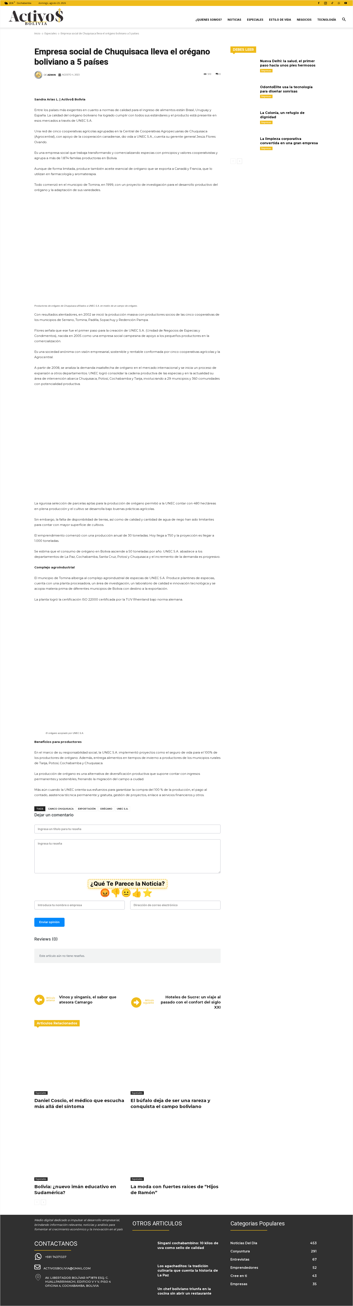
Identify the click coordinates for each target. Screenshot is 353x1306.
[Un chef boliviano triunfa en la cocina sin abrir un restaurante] (143, 1294)
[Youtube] (346, 3)
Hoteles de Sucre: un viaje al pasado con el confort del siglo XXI (191, 1002)
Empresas (266, 70)
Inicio (37, 33)
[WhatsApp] (339, 3)
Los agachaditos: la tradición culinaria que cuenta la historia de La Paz (188, 1270)
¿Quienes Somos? (208, 19)
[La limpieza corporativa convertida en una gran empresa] (243, 145)
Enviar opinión (49, 922)
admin (51, 74)
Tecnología (326, 19)
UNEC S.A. (122, 808)
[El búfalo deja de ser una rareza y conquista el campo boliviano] (176, 1063)
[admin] (39, 75)
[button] (344, 20)
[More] (196, 87)
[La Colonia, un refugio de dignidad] (243, 119)
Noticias (234, 19)
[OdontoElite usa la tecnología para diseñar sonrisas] (243, 93)
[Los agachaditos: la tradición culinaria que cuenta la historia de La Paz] (143, 1271)
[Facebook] (319, 3)
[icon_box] (50, 1257)
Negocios (304, 19)
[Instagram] (325, 3)
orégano (106, 808)
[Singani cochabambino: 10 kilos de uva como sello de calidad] (143, 1248)
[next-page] (43, 1202)
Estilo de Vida (280, 19)
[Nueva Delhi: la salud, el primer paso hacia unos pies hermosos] (243, 67)
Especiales (255, 19)
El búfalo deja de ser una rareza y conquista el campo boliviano (170, 1103)
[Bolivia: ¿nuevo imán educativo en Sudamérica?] (79, 1149)
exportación (87, 808)
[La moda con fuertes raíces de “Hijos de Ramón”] (176, 1149)
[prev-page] (36, 1202)
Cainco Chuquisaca (61, 808)
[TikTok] (332, 3)
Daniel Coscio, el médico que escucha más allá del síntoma (79, 1103)
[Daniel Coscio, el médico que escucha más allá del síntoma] (79, 1063)
